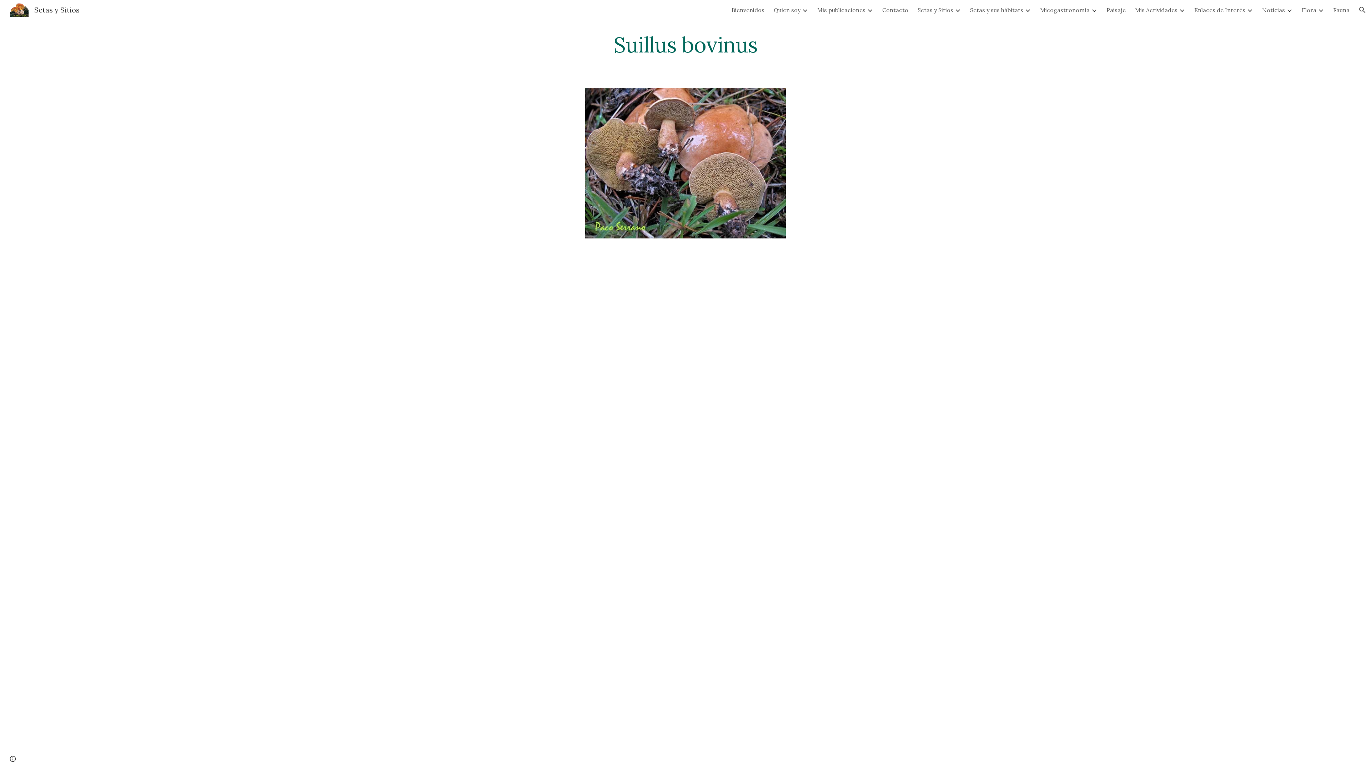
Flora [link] (1309, 10)
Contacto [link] (895, 10)
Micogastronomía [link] (1065, 10)
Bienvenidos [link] (748, 10)
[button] (1362, 10)
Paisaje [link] (1116, 10)
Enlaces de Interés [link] (1219, 10)
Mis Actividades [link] (1156, 10)
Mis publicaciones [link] (841, 10)
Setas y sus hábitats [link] (996, 10)
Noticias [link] (1273, 10)
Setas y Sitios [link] (935, 10)
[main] (685, 44)
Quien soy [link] (787, 10)
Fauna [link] (1341, 10)
